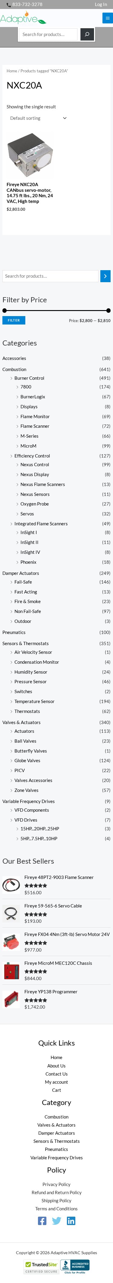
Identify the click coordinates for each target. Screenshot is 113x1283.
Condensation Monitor (36, 662)
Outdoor (22, 621)
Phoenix (28, 562)
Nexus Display (34, 474)
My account (56, 1082)
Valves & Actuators (21, 722)
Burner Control (29, 378)
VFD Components (31, 810)
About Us (56, 1065)
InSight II (29, 542)
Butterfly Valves (30, 750)
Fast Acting (25, 591)
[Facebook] (42, 1221)
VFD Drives (25, 820)
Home (12, 70)
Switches (23, 691)
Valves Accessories (33, 780)
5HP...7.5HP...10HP (38, 838)
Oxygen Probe (34, 503)
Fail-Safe (23, 581)
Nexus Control (34, 464)
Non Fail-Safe (27, 611)
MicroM (28, 445)
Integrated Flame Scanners (41, 523)
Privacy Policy (56, 1184)
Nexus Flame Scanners (42, 484)
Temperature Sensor (34, 701)
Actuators (24, 731)
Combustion (14, 369)
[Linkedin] (71, 1221)
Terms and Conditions (56, 1208)
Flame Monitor (35, 416)
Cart (56, 1090)
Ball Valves (25, 741)
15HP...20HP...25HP (39, 828)
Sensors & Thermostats (25, 643)
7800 (25, 386)
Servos (27, 513)
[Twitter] (57, 1221)
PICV (19, 770)
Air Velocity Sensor (33, 652)
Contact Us (57, 1073)
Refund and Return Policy (57, 1192)
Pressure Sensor (30, 681)
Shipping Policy (56, 1200)
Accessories (14, 358)
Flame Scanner (34, 426)
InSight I (28, 532)
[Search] (87, 34)
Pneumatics (14, 632)
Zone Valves (26, 790)
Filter (14, 320)
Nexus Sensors (35, 494)
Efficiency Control (32, 455)
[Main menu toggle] (107, 18)
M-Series (29, 436)
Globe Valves (27, 760)
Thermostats (27, 711)
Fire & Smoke (27, 601)
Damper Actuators (20, 573)
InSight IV (30, 552)
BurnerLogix (32, 396)
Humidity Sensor (30, 672)
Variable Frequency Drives (28, 801)
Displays (29, 406)
